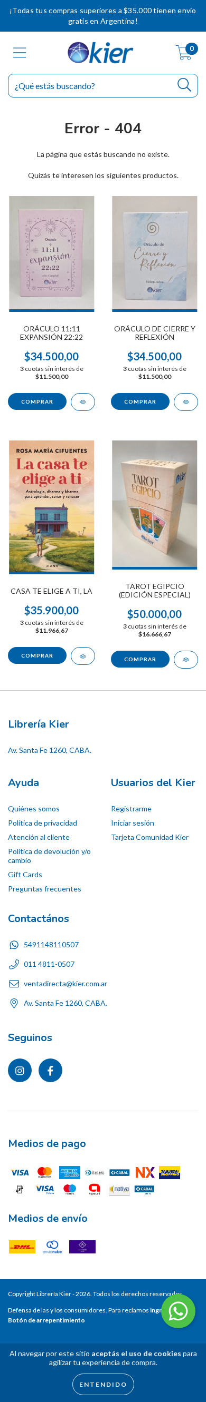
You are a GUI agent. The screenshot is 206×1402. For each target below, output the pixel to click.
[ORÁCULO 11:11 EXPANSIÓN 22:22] (83, 402)
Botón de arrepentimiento (46, 1320)
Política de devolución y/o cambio (49, 856)
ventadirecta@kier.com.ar (65, 983)
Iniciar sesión (132, 822)
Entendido (103, 1384)
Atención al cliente (39, 836)
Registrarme (131, 808)
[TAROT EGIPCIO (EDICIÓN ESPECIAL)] (186, 660)
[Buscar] (184, 85)
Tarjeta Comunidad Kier (150, 836)
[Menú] (20, 52)
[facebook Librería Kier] (50, 1070)
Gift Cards (25, 874)
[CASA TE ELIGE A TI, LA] (83, 656)
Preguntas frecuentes (44, 888)
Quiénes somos (34, 808)
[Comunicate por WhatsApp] (178, 1311)
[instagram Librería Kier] (20, 1070)
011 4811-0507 (49, 963)
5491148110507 (51, 944)
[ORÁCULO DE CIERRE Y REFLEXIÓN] (186, 402)
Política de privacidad (42, 822)
